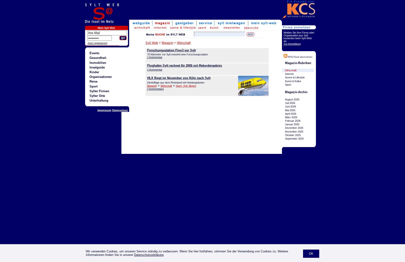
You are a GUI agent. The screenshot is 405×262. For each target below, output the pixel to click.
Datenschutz (120, 110)
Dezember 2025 (294, 128)
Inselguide (97, 67)
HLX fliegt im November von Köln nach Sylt (178, 78)
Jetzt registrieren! (97, 43)
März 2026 (291, 117)
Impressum (104, 110)
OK (311, 253)
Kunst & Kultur (293, 81)
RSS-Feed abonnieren (299, 57)
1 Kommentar (154, 57)
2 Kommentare (155, 88)
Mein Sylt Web (106, 28)
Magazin (167, 43)
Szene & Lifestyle (295, 77)
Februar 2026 (292, 120)
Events (94, 53)
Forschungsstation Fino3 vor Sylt (171, 50)
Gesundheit (98, 58)
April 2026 (290, 113)
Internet (289, 73)
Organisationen (101, 77)
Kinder (94, 72)
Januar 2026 (292, 124)
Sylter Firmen (99, 91)
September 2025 (294, 138)
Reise (94, 81)
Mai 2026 (290, 110)
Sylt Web (152, 43)
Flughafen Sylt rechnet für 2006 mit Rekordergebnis (184, 65)
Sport (94, 86)
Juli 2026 (290, 103)
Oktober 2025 (293, 135)
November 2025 (294, 131)
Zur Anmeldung (292, 43)
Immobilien (98, 63)
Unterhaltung (99, 100)
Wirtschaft (184, 43)
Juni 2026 (290, 106)
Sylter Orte (97, 96)
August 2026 (292, 99)
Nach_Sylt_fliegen (186, 85)
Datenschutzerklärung (149, 255)
